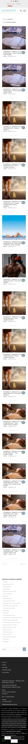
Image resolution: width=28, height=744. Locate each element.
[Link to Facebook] (11, 1)
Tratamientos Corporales (8, 591)
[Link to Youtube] (16, 1)
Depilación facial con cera (8, 627)
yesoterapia (5, 589)
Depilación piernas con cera (9, 624)
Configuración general (17, 737)
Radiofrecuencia (6, 598)
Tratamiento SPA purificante (9, 636)
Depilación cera (6, 629)
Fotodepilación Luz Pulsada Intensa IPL (11, 617)
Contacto (8, 3)
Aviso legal (4, 667)
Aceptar (7, 737)
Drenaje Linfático (6, 593)
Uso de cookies (5, 672)
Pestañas (5, 610)
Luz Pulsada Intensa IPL (8, 601)
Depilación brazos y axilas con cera (10, 622)
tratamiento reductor (7, 584)
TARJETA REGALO (7, 632)
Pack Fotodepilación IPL (8, 615)
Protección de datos (6, 669)
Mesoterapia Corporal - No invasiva (10, 603)
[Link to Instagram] (14, 1)
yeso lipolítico (6, 586)
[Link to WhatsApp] (18, 1)
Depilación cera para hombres (9, 620)
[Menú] (24, 11)
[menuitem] (8, 3)
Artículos (5, 612)
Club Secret (18, 3)
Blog (13, 3)
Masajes (4, 596)
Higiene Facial (6, 634)
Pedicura (5, 641)
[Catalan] (8, 6)
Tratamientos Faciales (7, 608)
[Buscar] (20, 11)
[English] (10, 6)
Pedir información (14, 60)
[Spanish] (11, 6)
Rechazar (14, 741)
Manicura (5, 639)
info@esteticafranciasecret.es (9, 704)
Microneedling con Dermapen (9, 605)
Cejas (4, 581)
